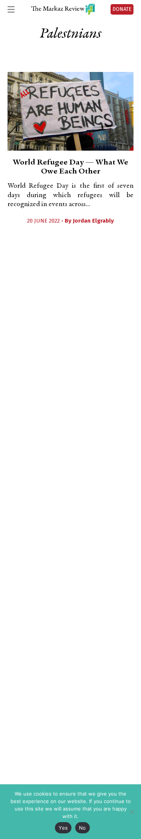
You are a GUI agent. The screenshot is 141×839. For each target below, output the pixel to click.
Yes (63, 828)
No (82, 828)
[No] (131, 811)
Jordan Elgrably (93, 220)
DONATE (122, 9)
